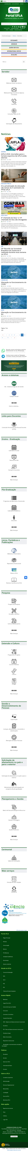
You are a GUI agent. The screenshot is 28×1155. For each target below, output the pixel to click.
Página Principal (6, 938)
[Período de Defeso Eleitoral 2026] (14, 365)
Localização (5, 1092)
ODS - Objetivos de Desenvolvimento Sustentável (14, 1022)
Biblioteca (5, 999)
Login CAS (5, 1119)
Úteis (4, 1112)
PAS (4, 983)
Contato (11, 29)
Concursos (5, 1010)
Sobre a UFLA (7, 28)
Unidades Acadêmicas (8, 956)
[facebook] (13, 26)
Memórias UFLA (6, 1100)
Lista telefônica (14, 1136)
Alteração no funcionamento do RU (13, 313)
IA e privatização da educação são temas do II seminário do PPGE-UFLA (13, 188)
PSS (4, 987)
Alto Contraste (15, 3)
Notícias (5, 941)
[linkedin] (19, 26)
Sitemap (21, 3)
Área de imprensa (18, 29)
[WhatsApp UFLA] (14, 350)
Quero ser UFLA (14, 47)
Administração (6, 1081)
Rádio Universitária (7, 1037)
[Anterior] (6, 335)
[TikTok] (21, 26)
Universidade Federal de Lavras (14, 1150)
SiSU (4, 976)
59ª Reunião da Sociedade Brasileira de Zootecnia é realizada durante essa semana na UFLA (13, 251)
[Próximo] (11, 337)
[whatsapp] (17, 26)
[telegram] (23, 26)
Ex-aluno (5, 1069)
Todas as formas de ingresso (9, 991)
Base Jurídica (6, 1088)
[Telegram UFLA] (14, 356)
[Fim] (15, 337)
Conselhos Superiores (8, 1077)
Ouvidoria (5, 1025)
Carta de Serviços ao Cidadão (9, 1007)
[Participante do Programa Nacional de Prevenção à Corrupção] (5, 920)
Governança (5, 960)
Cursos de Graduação (8, 972)
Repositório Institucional (8, 1040)
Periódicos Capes (7, 1033)
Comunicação (6, 945)
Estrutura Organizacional (8, 1085)
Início (14, 36)
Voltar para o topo (22, 930)
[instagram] (15, 26)
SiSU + (4, 980)
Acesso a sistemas (7, 964)
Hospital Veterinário (7, 1018)
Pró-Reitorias (6, 953)
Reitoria (4, 949)
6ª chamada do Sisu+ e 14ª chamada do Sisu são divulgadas (14, 219)
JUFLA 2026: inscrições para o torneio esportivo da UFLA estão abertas (14, 156)
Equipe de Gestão (14, 28)
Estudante (14, 40)
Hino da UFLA (6, 1096)
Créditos (5, 1116)
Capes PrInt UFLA (7, 1003)
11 (8, 338)
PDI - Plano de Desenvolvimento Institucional (13, 1029)
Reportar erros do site (8, 1108)
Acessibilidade (8, 3)
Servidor (14, 44)
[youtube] (25, 26)
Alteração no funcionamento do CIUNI (13, 283)
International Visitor (14, 51)
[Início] (3, 335)
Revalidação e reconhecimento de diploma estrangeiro (12, 1045)
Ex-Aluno (14, 55)
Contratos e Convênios (8, 1014)
